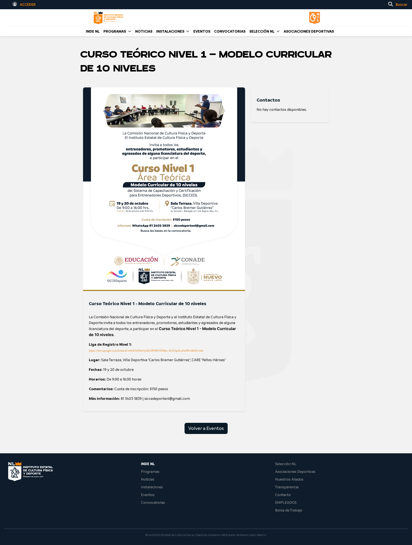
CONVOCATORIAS (229, 31)
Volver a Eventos (206, 428)
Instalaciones (152, 487)
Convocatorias (153, 502)
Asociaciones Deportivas (309, 31)
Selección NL (285, 463)
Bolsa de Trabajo (288, 510)
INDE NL (93, 31)
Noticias (147, 479)
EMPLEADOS (286, 502)
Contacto (283, 494)
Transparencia (286, 487)
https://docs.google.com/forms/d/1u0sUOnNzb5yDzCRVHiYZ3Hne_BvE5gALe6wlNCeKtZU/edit (146, 350)
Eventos (147, 494)
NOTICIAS (143, 31)
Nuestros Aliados (289, 479)
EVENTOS (201, 31)
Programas (150, 471)
